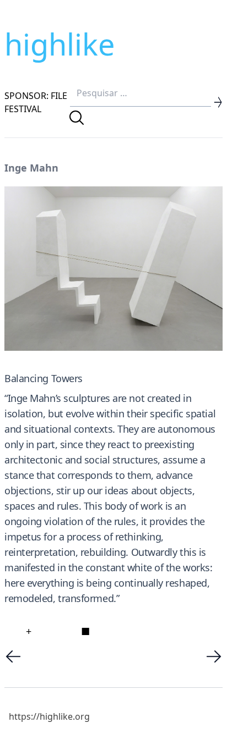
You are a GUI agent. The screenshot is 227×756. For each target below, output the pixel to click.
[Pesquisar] (76, 117)
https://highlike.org (49, 716)
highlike (59, 44)
